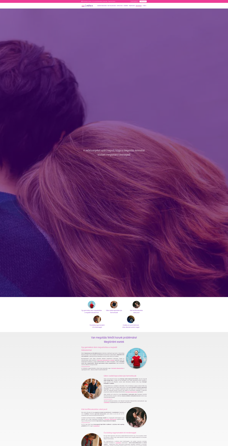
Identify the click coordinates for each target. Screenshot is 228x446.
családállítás (118, 442)
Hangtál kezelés (132, 5)
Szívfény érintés (120, 5)
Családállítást (96, 426)
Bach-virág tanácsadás (112, 5)
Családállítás (126, 5)
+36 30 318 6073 (112, 1)
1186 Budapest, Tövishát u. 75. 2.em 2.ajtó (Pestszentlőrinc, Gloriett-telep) (95, 1)
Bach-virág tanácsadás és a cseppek (105, 360)
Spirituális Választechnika (102, 5)
